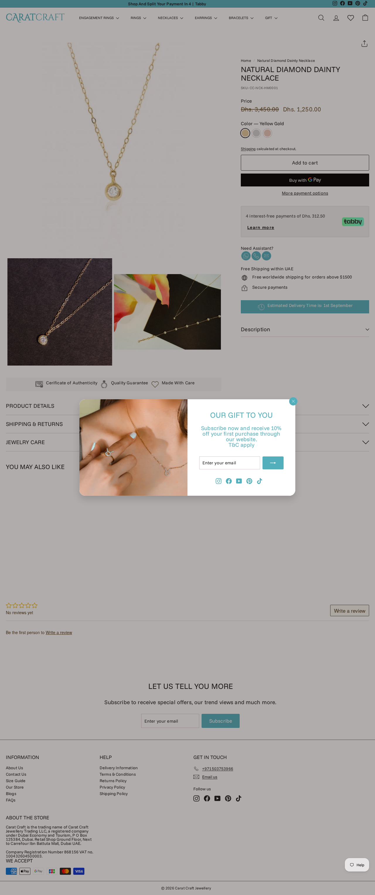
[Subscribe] (273, 462)
